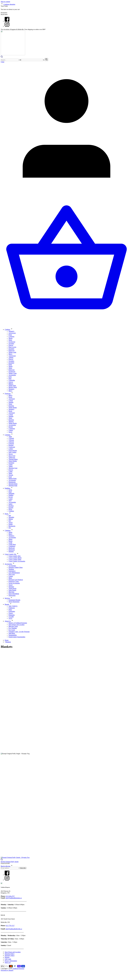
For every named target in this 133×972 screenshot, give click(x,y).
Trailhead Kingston (18, 968)
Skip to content (5, 1)
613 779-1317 (10, 925)
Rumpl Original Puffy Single (9, 861)
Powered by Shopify (7, 970)
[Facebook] (7, 21)
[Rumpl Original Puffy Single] (66, 806)
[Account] (66, 193)
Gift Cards (8, 959)
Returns (7, 957)
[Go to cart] (66, 325)
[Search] (2, 57)
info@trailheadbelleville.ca (14, 929)
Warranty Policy (10, 955)
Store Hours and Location (13, 952)
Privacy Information (11, 961)
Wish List (8, 962)
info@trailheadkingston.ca (14, 898)
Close (2, 62)
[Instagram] (7, 26)
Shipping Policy (10, 954)
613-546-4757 (10, 896)
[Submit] (46, 59)
